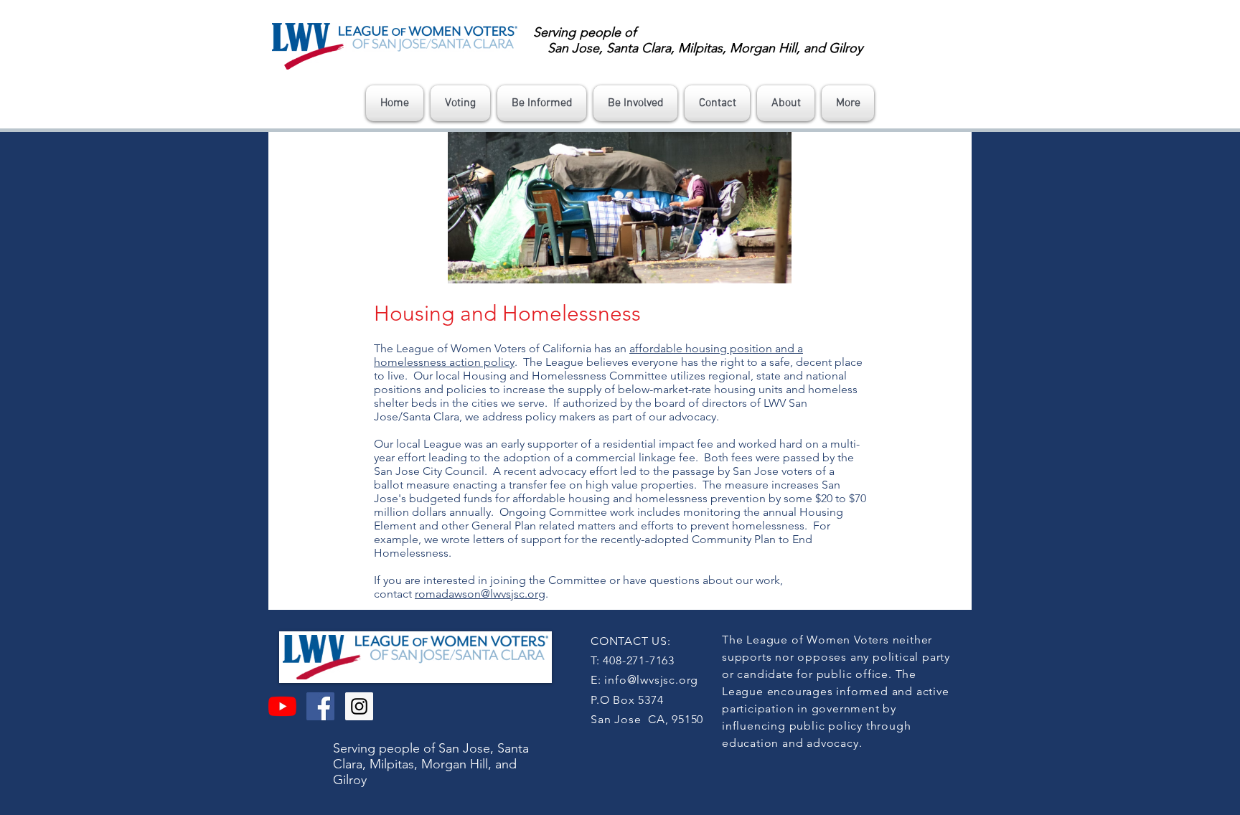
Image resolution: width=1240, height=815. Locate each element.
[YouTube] (282, 706)
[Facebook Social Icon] (320, 706)
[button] (460, 103)
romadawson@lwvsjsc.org (480, 593)
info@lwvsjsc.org (651, 680)
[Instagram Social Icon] (359, 706)
